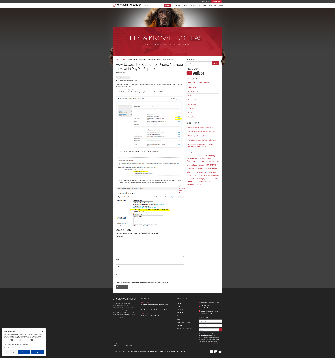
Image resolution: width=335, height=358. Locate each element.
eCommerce (192, 87)
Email (118, 267)
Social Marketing (196, 179)
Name (118, 259)
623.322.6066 (206, 1)
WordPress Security (199, 184)
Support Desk (217, 1)
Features (191, 161)
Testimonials (181, 316)
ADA (193, 156)
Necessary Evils (193, 100)
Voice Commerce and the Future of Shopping (202, 140)
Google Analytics (209, 161)
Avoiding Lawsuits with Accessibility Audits (202, 131)
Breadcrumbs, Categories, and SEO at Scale (201, 127)
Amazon (202, 156)
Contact (220, 5)
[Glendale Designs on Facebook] (211, 352)
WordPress (191, 117)
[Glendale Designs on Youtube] (220, 352)
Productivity (192, 104)
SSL (208, 179)
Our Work (193, 5)
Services (209, 175)
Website (118, 275)
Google (201, 161)
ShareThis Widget (123, 77)
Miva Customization (208, 168)
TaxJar (211, 179)
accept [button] (214, 343)
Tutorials (191, 108)
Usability (197, 182)
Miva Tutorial (193, 172)
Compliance (190, 158)
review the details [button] (204, 343)
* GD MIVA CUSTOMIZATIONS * (198, 83)
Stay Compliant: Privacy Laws (197, 136)
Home (179, 303)
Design (197, 158)
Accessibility (189, 156)
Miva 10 (195, 169)
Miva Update (203, 172)
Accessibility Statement (184, 329)
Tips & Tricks (124, 59)
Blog (199, 5)
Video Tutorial (205, 181)
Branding (211, 156)
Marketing (210, 164)
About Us (180, 313)
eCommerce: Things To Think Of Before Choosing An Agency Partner (200, 145)
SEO (202, 175)
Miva (189, 96)
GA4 (196, 161)
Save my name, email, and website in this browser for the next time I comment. (142, 283)
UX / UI (190, 113)
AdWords (197, 156)
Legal (195, 165)
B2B (206, 156)
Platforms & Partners (209, 5)
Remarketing (195, 175)
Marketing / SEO (193, 91)
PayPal (210, 172)
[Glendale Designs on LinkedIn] (216, 352)
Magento (201, 165)
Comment (119, 237)
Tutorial (193, 182)
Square (205, 179)
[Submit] (220, 329)
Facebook (208, 158)
